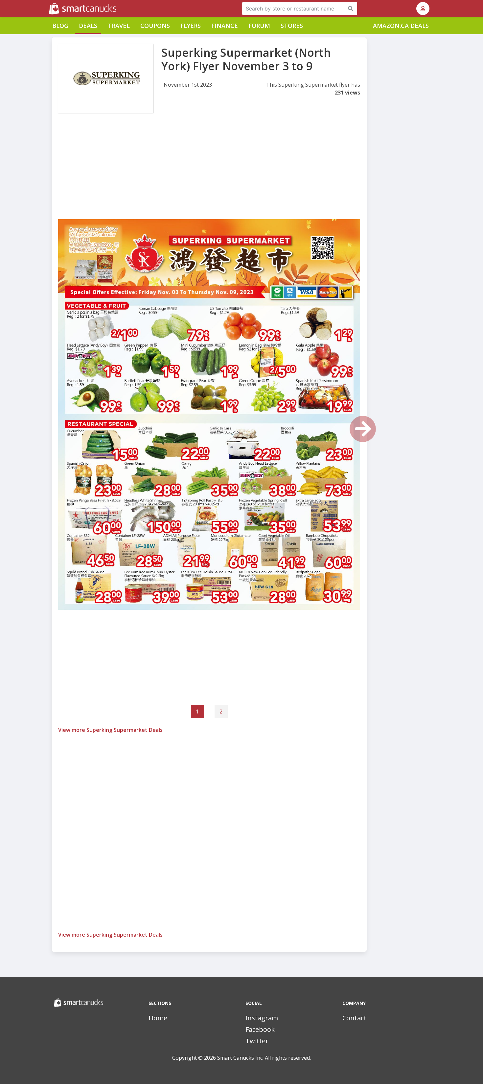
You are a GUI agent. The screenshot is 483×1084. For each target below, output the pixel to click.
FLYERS (190, 26)
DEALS (88, 26)
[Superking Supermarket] (105, 78)
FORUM (259, 26)
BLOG (60, 26)
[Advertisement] (209, 173)
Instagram (261, 1017)
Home (158, 1017)
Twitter (256, 1040)
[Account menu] (422, 8)
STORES (292, 26)
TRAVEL (119, 26)
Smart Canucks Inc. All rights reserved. (264, 1057)
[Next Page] (363, 429)
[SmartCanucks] (50, 8)
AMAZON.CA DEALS (401, 26)
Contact (354, 1017)
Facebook (260, 1029)
